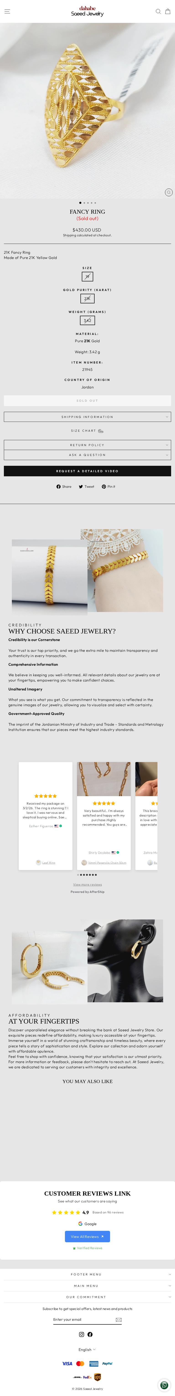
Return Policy (87, 445)
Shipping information (88, 417)
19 (87, 276)
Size (87, 268)
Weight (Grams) (87, 312)
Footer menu (86, 1274)
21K (87, 298)
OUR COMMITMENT (86, 1297)
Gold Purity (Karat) (87, 290)
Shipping (69, 235)
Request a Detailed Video (87, 471)
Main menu (86, 1286)
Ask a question (87, 455)
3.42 (87, 320)
